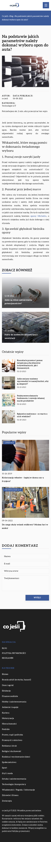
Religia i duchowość (11, 751)
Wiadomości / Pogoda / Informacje (18, 790)
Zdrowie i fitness (10, 795)
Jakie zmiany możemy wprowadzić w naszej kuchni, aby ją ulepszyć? (33, 381)
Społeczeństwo (9, 762)
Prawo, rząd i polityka (12, 735)
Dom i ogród (7, 685)
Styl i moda (7, 773)
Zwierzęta (7, 801)
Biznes (5, 674)
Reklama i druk (9, 746)
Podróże (6, 729)
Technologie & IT (9, 106)
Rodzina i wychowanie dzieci (16, 757)
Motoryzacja (8, 718)
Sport (4, 768)
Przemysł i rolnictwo (12, 740)
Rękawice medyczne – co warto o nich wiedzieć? (32, 415)
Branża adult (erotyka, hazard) (16, 680)
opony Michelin (38, 216)
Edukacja (6, 691)
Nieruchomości (9, 724)
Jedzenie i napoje (10, 707)
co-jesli (5, 99)
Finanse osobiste (10, 696)
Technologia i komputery (14, 784)
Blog (4, 648)
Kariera (5, 713)
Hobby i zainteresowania (14, 702)
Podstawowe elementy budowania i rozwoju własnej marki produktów (30, 398)
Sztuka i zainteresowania (14, 779)
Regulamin (7, 658)
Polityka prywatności (14, 653)
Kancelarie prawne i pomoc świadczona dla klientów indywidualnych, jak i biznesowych (30, 364)
